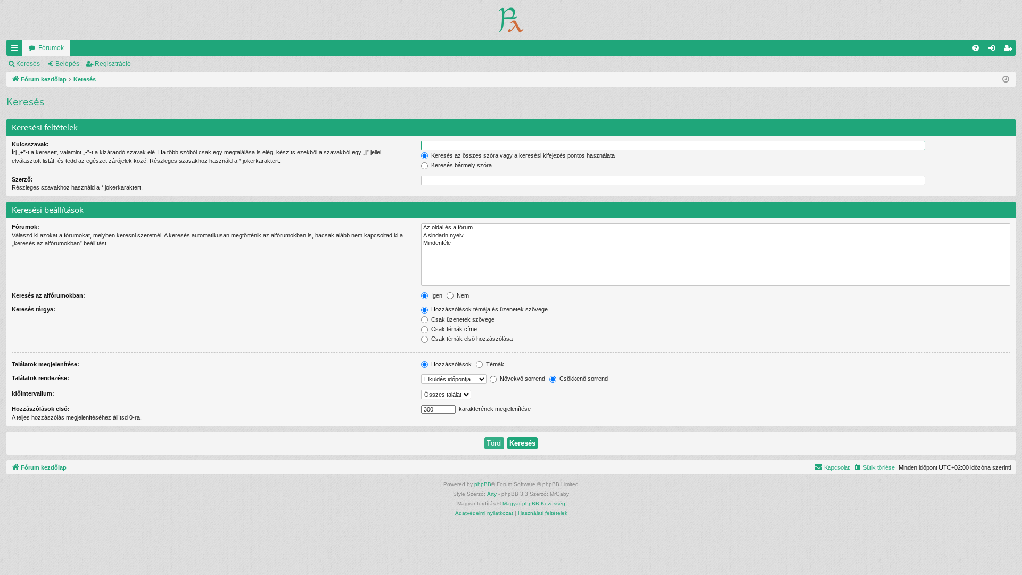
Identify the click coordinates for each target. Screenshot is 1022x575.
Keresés (28, 64)
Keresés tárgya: (33, 309)
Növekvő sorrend (521, 378)
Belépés (67, 64)
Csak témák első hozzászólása (471, 338)
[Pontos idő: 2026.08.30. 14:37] (1005, 79)
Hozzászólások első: (41, 409)
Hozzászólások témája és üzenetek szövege (489, 309)
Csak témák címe (453, 329)
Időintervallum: (33, 393)
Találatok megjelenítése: (45, 364)
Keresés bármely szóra (461, 165)
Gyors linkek (16, 50)
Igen (436, 295)
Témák (494, 364)
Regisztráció (113, 64)
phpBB (482, 484)
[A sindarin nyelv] (715, 236)
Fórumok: (25, 227)
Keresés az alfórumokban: (48, 295)
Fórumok (51, 48)
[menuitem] (976, 48)
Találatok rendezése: (40, 378)
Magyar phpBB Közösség (533, 503)
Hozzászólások (451, 364)
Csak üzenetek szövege (462, 319)
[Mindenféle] (715, 243)
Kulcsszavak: (30, 144)
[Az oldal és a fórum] (715, 228)
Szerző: (22, 179)
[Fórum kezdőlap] (511, 20)
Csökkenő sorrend (583, 378)
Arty (492, 494)
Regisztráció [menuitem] (1010, 50)
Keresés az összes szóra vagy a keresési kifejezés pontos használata (522, 155)
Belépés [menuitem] (994, 50)
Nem (462, 295)
